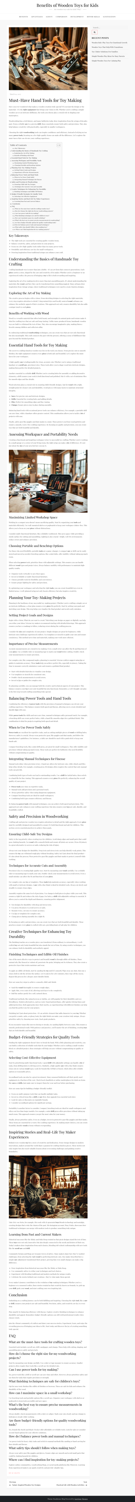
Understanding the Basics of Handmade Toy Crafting (29, 151)
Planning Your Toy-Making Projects (23, 168)
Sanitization (109, 17)
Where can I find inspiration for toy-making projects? (32, 229)
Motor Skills (93, 17)
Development (77, 17)
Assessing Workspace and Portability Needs (26, 160)
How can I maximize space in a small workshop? (30, 218)
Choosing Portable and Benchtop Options (28, 165)
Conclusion (16, 204)
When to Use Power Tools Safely (24, 177)
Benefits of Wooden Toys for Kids (67, 5)
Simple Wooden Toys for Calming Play (106, 61)
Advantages (37, 17)
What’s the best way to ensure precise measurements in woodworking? (37, 220)
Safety (49, 17)
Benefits (23, 17)
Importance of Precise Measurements (26, 172)
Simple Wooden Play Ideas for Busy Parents (108, 56)
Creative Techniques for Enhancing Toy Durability (28, 189)
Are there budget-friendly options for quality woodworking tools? (35, 222)
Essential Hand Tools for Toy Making (24, 158)
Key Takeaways (20, 148)
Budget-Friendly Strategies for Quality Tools (27, 194)
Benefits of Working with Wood (24, 155)
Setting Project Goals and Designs (25, 170)
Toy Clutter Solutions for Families (105, 52)
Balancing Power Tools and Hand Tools (24, 175)
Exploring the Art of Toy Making (24, 153)
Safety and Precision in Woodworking (24, 182)
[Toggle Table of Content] (57, 145)
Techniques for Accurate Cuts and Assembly (28, 187)
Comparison (61, 17)
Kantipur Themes (81, 1499)
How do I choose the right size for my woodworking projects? (34, 211)
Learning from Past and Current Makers (27, 201)
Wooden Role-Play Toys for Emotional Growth (109, 42)
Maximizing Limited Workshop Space (26, 163)
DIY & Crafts (14, 1473)
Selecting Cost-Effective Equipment (26, 196)
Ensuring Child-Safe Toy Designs (25, 184)
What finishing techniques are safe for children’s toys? (32, 215)
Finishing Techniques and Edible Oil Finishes (28, 191)
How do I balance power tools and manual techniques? (32, 225)
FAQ (13, 206)
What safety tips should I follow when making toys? (31, 227)
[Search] (94, 32)
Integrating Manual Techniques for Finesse (28, 179)
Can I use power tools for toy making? (27, 213)
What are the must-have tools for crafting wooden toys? (32, 209)
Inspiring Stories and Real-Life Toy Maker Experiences (31, 199)
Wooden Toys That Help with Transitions (107, 47)
